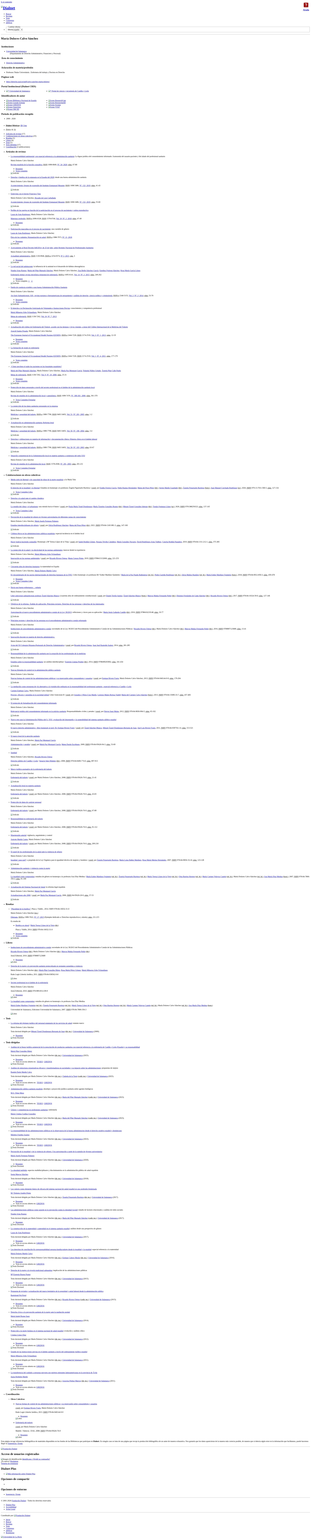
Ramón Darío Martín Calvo (21, 1072)
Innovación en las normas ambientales (25, 558)
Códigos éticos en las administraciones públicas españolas (33, 534)
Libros (8, 140)
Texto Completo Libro (24, 492)
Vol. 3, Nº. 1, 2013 (98, 335)
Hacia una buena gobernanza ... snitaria (26, 587)
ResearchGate (60, 100)
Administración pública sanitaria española (27, 1089)
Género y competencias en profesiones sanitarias (29, 1110)
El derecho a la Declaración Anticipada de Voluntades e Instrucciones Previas (40, 308)
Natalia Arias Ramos (18, 271)
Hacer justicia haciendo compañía (23, 542)
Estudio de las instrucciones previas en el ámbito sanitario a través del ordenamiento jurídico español (49, 1352)
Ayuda (306, 5)
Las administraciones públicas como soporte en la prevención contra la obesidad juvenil (44, 1210)
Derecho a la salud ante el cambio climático (27, 498)
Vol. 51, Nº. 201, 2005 (75, 414)
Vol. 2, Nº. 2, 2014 (136, 296)
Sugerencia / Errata (15, 1443)
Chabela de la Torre (69, 1076)
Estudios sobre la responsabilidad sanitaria (27, 662)
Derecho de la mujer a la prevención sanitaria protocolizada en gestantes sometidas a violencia (46, 966)
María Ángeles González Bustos (105, 507)
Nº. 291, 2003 (65, 464)
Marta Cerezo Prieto (75, 558)
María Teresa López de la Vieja (159, 877)
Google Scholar (18, 103)
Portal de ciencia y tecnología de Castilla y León (70, 91)
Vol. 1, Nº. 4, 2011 (98, 356)
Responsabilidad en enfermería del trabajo (27, 819)
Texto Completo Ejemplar (25, 400)
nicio (8, 1520)
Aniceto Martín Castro (19, 839)
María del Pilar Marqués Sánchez (40, 271)
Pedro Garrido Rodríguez (164, 575)
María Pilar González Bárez (49, 970)
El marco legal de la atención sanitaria (25, 736)
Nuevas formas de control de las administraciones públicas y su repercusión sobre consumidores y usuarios (51, 678)
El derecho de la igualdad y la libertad (25, 488)
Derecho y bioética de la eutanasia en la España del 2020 (32, 177)
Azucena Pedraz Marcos (71, 1381)
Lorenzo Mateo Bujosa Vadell (109, 695)
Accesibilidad (11, 1507)
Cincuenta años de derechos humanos (25, 567)
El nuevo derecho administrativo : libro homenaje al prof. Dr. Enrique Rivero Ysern (42, 728)
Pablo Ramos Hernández (127, 488)
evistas (9, 16)
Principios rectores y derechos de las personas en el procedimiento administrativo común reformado (48, 620)
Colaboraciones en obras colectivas (19, 136)
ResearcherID (60, 103)
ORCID (15, 109)
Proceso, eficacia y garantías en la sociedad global (30, 695)
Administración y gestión (20, 744)
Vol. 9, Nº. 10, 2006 (49, 375)
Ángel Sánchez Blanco (132, 596)
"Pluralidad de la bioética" (21, 909)
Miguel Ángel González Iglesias (135, 507)
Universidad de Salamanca (16, 51)
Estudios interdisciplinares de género (25, 525)
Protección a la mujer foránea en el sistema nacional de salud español (37, 1331)
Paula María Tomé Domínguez (80, 507)
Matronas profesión (18, 219)
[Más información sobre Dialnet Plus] (20, 1474)
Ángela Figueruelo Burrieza (193, 488)
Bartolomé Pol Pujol (18, 1295)
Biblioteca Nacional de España (24, 100)
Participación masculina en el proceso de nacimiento (31, 229)
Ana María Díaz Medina (273, 877)
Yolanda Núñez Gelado (92, 371)
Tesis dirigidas (11, 145)
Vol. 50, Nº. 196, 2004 (75, 431)
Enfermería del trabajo (19, 777)
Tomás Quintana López (162, 507)
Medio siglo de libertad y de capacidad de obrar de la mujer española (37, 480)
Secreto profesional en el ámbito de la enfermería (29, 983)
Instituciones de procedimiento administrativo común (31, 629)
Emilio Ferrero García (108, 488)
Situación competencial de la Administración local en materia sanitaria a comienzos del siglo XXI (48, 456)
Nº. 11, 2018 (67, 237)
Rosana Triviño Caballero (106, 542)
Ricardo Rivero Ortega (58, 558)
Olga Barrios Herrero (187, 877)
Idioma (10, 30)
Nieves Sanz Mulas (111, 711)
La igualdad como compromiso (23, 877)
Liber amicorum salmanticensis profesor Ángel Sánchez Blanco (35, 596)
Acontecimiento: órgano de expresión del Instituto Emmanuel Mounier (38, 186)
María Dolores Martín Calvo (45, 571)
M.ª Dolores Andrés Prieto (21, 1193)
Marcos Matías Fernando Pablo (159, 596)
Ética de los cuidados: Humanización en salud (28, 237)
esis (8, 18)
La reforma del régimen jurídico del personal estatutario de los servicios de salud (41, 1023)
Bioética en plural (22, 925)
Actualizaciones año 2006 (20, 895)
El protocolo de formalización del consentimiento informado (34, 703)
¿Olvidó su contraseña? (41, 1459)
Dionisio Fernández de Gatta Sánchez (191, 596)
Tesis (8, 143)
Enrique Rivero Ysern (110, 678)
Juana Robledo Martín (19, 1377)
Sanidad (14, 753)
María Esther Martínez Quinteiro (218, 575)
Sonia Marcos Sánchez (19, 1174)
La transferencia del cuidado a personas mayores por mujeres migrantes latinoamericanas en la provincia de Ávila (54, 1373)
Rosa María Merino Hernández (154, 860)
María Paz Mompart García (71, 371)
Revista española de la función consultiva (26, 165)
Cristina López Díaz (18, 1335)
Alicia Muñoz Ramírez (190, 575)
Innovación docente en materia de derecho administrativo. (33, 637)
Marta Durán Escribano (71, 744)
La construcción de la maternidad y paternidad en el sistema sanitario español (40, 1229)
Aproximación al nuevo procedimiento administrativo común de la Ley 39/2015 (41, 612)
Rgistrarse (10, 1533)
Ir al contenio (6, 2)
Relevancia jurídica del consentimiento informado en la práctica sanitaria (38, 711)
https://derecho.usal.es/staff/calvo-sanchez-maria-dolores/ (28, 82)
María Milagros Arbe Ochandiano (24, 312)
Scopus (58, 105)
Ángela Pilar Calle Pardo (111, 371)
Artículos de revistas (13, 134)
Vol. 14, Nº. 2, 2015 (82, 275)
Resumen (19, 169)
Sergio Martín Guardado (168, 488)
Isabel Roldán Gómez (87, 542)
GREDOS (16, 105)
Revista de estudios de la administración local (28, 464)
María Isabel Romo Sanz (20, 1316)
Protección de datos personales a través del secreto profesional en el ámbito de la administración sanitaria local (53, 387)
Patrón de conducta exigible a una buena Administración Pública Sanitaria (39, 287)
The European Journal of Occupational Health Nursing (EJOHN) (36, 335)
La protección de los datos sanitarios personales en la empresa (34, 406)
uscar (8, 14)
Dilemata (14, 917)
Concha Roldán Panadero (172, 542)
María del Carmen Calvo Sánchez (134, 695)
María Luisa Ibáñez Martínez (130, 860)
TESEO (40, 1062)
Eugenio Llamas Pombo (74, 662)
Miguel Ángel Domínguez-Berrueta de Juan (120, 728)
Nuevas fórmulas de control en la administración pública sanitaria (35, 670)
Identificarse (27, 1459)
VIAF (57, 107)
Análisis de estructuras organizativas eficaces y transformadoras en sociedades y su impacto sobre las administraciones (56, 1068)
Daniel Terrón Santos (114, 596)
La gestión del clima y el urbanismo (24, 507)
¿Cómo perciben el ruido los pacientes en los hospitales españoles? (36, 366)
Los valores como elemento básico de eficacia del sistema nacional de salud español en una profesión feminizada (54, 1189)
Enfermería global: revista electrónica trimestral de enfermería (34, 275)
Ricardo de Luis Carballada (45, 198)
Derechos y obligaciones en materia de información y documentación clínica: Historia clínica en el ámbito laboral (54, 439)
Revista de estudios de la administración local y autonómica (33, 396)
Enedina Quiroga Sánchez (109, 271)
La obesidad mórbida (19, 1170)
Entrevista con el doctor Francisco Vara (26, 194)
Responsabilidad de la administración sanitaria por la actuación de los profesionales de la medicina (48, 654)
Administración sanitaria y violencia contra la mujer (30, 868)
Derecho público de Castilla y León (24, 761)
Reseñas (9, 138)
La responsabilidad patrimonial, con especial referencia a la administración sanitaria (42, 156)
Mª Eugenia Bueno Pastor (20, 1274)
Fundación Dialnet (19, 1501)
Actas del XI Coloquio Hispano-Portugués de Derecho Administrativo (37, 645)
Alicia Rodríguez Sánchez (58, 525)
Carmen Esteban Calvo (19, 691)
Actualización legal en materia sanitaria (26, 786)
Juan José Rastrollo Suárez (103, 645)
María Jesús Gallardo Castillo (114, 612)
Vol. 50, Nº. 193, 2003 (75, 447)
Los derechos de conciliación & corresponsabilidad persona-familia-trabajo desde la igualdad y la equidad (51, 1249)
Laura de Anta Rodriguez (20, 214)
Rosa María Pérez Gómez (71, 970)
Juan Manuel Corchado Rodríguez (224, 488)
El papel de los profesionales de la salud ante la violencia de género (36, 852)
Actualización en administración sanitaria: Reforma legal (32, 423)
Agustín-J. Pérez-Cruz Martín (85, 695)
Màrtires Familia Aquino (20, 1135)
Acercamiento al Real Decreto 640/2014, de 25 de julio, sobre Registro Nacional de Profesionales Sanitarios (52, 248)
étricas (9, 23)
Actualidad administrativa (20, 256)
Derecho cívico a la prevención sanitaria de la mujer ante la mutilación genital (40, 1312)
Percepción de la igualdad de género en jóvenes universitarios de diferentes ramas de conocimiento (48, 517)
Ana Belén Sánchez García (88, 271)
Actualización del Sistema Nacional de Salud (28, 887)
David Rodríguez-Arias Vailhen (149, 542)
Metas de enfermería (18, 316)
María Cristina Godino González (23, 1114)
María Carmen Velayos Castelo (214, 877)
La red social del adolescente (22, 266)
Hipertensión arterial (18, 835)
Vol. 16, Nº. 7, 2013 (49, 316)
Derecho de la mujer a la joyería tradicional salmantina (31, 1270)
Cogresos (10, 20)
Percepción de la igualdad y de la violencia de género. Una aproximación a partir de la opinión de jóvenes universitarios (56, 1152)
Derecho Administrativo (15, 63)
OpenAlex (16, 107)
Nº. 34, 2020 (62, 165)
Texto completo (21, 171)
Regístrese (14, 1461)
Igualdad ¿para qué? (18, 860)
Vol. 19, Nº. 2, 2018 (64, 219)
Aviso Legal (10, 1509)
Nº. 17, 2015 (39, 917)
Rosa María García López (130, 271)
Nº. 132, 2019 (85, 186)
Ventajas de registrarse (9, 1463)
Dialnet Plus (10, 1505)
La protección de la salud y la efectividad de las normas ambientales (36, 550)
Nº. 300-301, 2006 (78, 396)
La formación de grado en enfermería (25, 348)
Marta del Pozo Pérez (146, 488)
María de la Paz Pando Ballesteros (134, 575)
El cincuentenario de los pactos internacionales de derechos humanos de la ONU (41, 575)
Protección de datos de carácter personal (26, 802)
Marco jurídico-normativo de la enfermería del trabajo (31, 769)
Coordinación (11, 147)
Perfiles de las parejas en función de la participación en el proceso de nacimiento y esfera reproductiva (49, 210)
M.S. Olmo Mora (17, 1093)
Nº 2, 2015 (65, 256)
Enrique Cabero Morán (71, 1258)
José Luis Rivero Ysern (146, 728)
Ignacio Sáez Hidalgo (47, 761)
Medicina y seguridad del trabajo (23, 414)
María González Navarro (126, 542)
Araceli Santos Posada (19, 331)
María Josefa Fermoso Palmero (46, 521)
